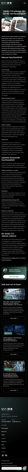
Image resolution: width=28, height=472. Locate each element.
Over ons (3, 441)
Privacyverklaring (5, 460)
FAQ (2, 444)
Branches (3, 431)
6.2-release (4, 112)
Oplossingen (4, 428)
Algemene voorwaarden (6, 463)
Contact (3, 448)
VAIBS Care (4, 195)
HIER (6, 258)
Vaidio (3, 434)
